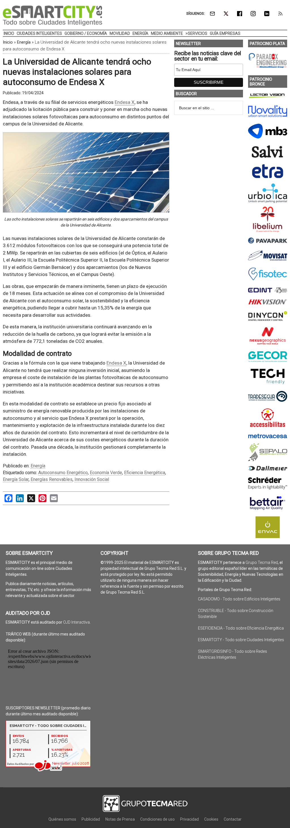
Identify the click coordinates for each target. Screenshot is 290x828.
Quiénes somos (62, 819)
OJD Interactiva (76, 622)
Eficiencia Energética (144, 472)
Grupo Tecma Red (262, 562)
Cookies (211, 819)
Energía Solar (16, 479)
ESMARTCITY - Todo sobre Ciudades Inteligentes (241, 639)
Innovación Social (91, 479)
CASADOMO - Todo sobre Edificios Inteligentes (239, 599)
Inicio (8, 42)
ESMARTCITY (52, 15)
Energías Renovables (51, 479)
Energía (24, 42)
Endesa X (125, 102)
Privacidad (189, 819)
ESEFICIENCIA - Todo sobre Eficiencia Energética (241, 628)
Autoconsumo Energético (63, 472)
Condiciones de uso (157, 819)
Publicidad (91, 819)
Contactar (233, 819)
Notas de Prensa (120, 819)
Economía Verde (106, 472)
